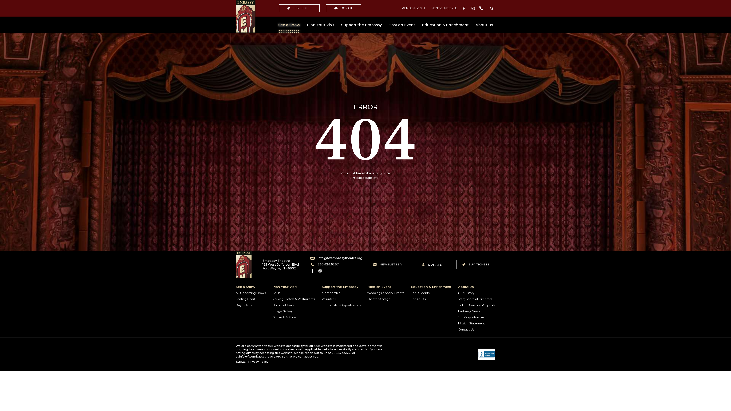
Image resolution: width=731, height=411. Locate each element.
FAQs (276, 293)
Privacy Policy (258, 361)
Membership (331, 293)
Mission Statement (471, 323)
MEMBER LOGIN (413, 8)
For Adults (418, 299)
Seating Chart (245, 299)
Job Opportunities (471, 317)
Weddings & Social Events (385, 293)
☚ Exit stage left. (365, 178)
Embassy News (469, 311)
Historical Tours (283, 305)
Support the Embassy (361, 25)
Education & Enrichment (445, 25)
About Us (484, 25)
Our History (466, 293)
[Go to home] (245, 16)
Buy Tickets (302, 8)
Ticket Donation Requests (476, 305)
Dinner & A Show (284, 317)
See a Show (289, 25)
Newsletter (391, 264)
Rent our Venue (445, 8)
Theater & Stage (378, 299)
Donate (347, 8)
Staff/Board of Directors (475, 299)
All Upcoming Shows (251, 293)
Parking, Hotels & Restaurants (293, 299)
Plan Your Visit (320, 25)
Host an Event (402, 25)
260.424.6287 (328, 264)
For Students (420, 293)
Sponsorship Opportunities (341, 305)
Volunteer (329, 299)
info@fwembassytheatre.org (338, 258)
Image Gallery (282, 311)
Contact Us (466, 329)
